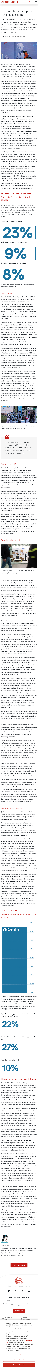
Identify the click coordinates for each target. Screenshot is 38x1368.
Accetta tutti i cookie (19, 1364)
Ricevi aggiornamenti (27, 1318)
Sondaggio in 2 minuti (9, 1318)
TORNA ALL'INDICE (19, 1265)
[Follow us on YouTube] (29, 1291)
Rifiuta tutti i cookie (19, 1359)
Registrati (19, 1310)
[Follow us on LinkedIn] (9, 1291)
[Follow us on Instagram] (22, 1291)
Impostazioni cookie (19, 1354)
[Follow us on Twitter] (15, 1291)
